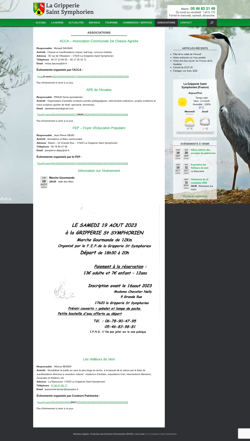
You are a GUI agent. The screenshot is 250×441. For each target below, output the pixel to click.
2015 (61, 76)
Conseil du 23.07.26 (183, 67)
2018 (81, 76)
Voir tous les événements (194, 196)
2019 (87, 76)
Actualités (76, 22)
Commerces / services (137, 22)
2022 (100, 76)
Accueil (41, 22)
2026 (126, 76)
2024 (113, 76)
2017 (74, 76)
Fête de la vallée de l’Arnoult (187, 54)
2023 (106, 76)
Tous (39, 76)
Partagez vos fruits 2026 (185, 71)
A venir (47, 114)
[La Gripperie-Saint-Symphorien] (64, 9)
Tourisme (111, 22)
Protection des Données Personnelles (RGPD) (112, 434)
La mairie (57, 22)
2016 (68, 76)
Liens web (140, 434)
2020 (93, 76)
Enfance (94, 22)
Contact (186, 22)
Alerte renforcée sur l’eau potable (189, 57)
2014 (55, 76)
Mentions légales (81, 434)
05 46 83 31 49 (203, 8)
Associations (166, 22)
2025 (119, 76)
